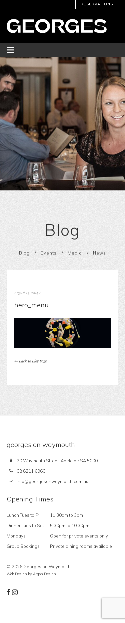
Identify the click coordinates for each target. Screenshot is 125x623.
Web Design (17, 574)
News (99, 253)
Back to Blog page (32, 360)
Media (75, 253)
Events (49, 253)
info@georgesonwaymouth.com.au (52, 481)
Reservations (97, 4)
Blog (24, 253)
